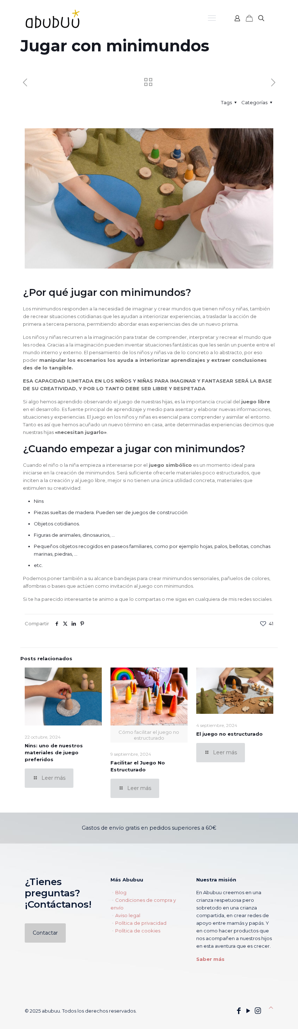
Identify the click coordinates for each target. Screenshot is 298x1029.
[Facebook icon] (238, 1010)
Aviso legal (127, 915)
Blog (120, 892)
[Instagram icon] (257, 1010)
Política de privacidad (140, 923)
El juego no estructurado (229, 734)
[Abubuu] (54, 18)
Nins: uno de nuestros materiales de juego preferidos (54, 752)
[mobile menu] (212, 18)
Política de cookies (137, 931)
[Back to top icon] (271, 1008)
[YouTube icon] (248, 1010)
